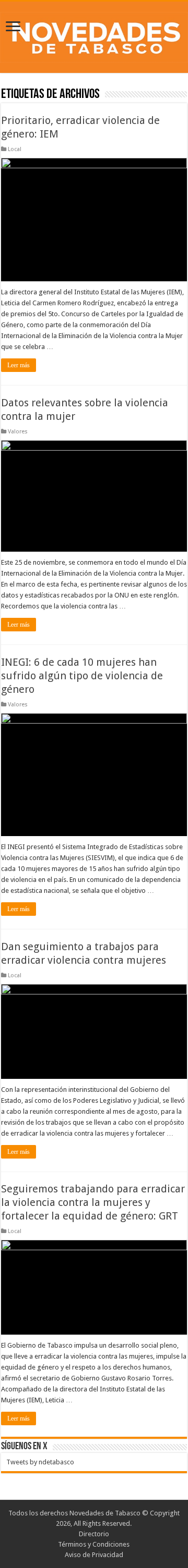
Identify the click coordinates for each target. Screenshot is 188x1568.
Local (14, 149)
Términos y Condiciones (94, 1544)
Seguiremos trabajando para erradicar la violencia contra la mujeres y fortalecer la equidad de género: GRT (93, 1202)
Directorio (94, 1534)
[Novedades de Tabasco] (94, 35)
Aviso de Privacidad (94, 1555)
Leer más (18, 365)
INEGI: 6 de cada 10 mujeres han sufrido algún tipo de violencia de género (82, 675)
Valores (18, 431)
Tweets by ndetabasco (40, 1462)
